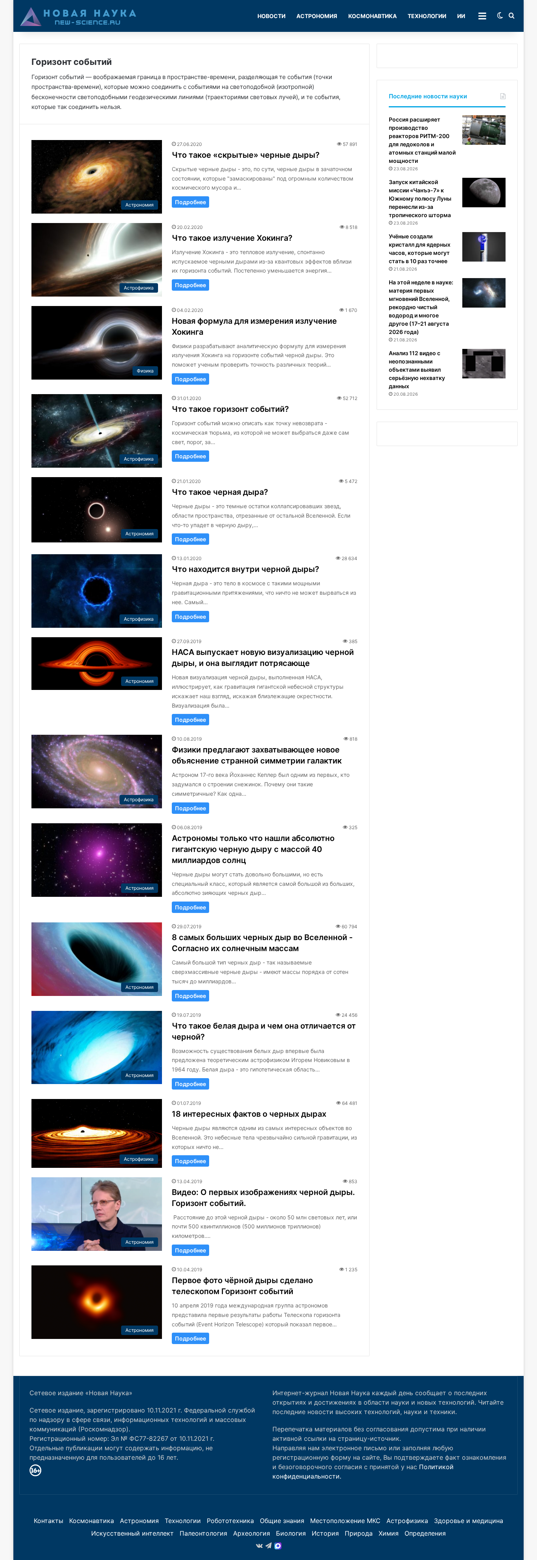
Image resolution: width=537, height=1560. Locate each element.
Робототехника (230, 1521)
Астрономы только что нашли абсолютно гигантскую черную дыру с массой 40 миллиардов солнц (253, 849)
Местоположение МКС (345, 1521)
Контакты (48, 1521)
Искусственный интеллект (132, 1533)
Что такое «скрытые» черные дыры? (246, 155)
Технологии (427, 16)
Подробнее (190, 202)
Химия (389, 1533)
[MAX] (278, 1546)
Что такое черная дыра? (220, 492)
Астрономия (316, 16)
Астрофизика (407, 1521)
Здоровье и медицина (468, 1521)
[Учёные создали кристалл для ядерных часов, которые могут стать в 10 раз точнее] (484, 247)
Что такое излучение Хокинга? (232, 238)
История (325, 1533)
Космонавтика (372, 16)
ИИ (461, 16)
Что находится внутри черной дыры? (245, 569)
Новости (271, 16)
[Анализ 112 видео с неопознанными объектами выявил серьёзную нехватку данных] (484, 363)
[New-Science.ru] (78, 16)
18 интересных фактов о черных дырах (249, 1114)
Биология (291, 1533)
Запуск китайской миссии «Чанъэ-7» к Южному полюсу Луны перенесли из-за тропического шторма (420, 198)
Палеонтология (203, 1533)
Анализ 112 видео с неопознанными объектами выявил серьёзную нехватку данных (417, 369)
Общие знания (282, 1521)
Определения (425, 1533)
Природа (359, 1533)
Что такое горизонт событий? (230, 409)
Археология (251, 1533)
